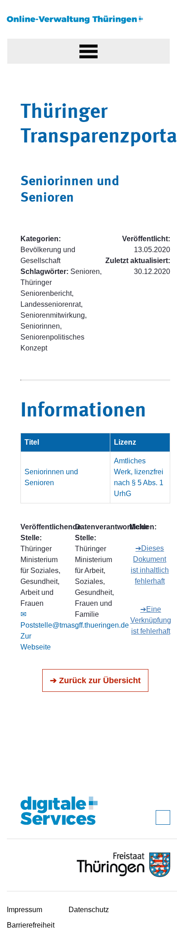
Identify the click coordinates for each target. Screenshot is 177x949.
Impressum (24, 909)
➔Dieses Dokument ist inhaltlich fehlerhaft (150, 564)
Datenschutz (89, 909)
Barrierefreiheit (30, 925)
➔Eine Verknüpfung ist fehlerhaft (150, 620)
